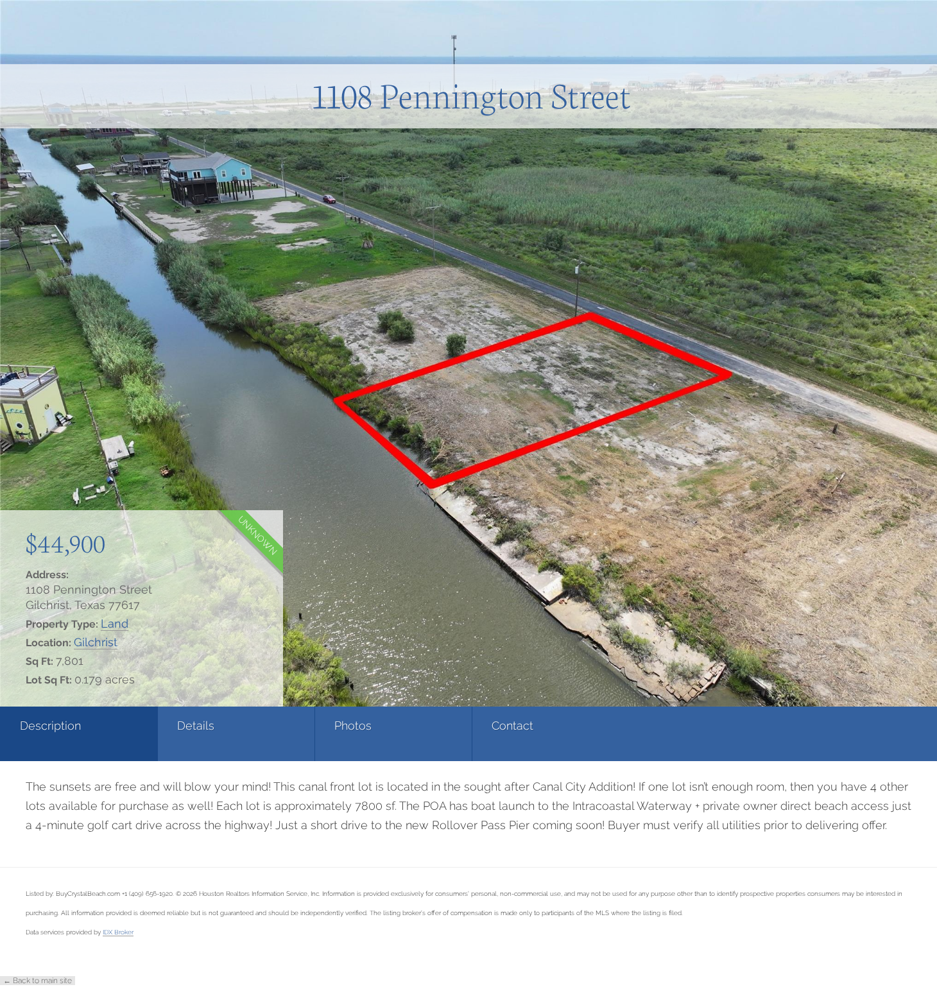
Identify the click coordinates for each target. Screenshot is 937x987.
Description (50, 725)
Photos (353, 725)
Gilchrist (95, 642)
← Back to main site (37, 980)
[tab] (78, 734)
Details (195, 725)
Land (114, 623)
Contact (512, 725)
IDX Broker (118, 932)
